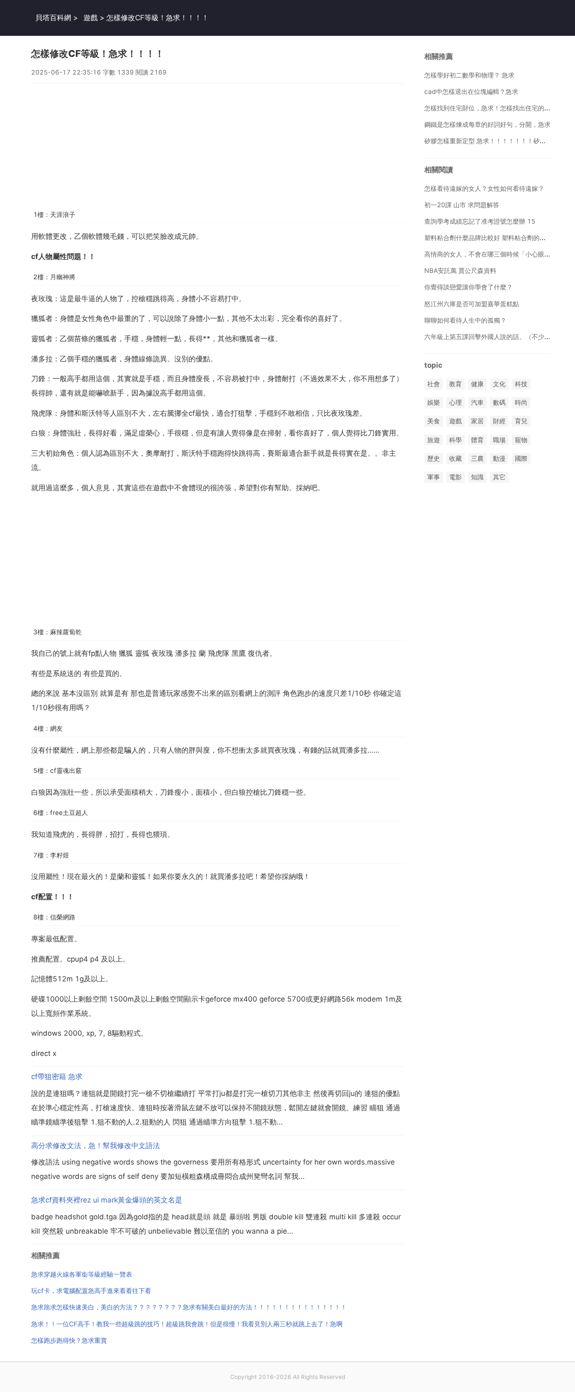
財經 (499, 421)
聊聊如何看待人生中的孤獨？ (465, 320)
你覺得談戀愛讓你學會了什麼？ (468, 287)
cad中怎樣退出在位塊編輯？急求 (471, 92)
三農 (477, 458)
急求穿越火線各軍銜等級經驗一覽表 (81, 1274)
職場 (499, 440)
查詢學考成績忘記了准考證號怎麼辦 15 (479, 221)
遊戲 (90, 17)
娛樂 (433, 403)
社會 (433, 384)
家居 (477, 421)
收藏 (455, 458)
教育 (455, 384)
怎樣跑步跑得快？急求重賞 (69, 1340)
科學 (455, 440)
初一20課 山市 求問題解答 (461, 205)
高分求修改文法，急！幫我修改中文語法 (95, 1145)
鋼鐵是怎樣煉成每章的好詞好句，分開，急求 (487, 124)
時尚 (521, 403)
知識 (477, 477)
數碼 (499, 403)
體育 (477, 440)
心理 (455, 403)
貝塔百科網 (53, 17)
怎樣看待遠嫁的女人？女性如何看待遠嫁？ (484, 188)
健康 (477, 384)
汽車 (477, 403)
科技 (521, 384)
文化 (499, 384)
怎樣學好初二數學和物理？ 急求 (469, 75)
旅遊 (433, 440)
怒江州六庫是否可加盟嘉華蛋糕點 (471, 304)
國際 (521, 458)
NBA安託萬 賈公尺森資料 (460, 271)
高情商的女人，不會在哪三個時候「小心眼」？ (490, 254)
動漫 (499, 458)
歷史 (433, 458)
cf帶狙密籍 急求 (57, 1076)
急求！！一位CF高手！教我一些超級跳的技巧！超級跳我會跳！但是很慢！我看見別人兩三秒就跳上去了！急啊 (187, 1324)
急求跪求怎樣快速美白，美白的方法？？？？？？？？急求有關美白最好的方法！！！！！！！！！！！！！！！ (189, 1307)
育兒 (521, 421)
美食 (433, 421)
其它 (499, 477)
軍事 (433, 477)
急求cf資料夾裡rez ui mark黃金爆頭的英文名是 (106, 1200)
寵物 (521, 440)
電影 (455, 477)
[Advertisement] (218, 142)
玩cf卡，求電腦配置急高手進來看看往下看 (91, 1291)
